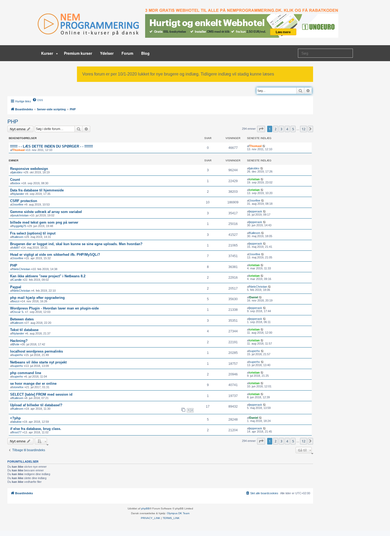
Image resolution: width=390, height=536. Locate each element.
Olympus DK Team (178, 513)
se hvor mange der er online (33, 384)
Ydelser (107, 53)
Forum (127, 53)
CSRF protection (23, 201)
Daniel (253, 297)
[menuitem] (37, 100)
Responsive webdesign (29, 169)
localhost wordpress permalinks (36, 351)
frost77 (16, 432)
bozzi (15, 301)
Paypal (15, 287)
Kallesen (17, 236)
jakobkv (17, 172)
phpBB (145, 508)
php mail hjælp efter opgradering (37, 298)
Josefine (17, 204)
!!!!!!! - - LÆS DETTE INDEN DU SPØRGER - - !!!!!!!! (51, 146)
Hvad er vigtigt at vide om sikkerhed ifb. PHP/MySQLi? (55, 255)
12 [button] (303, 129)
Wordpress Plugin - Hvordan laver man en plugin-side (54, 308)
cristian (254, 179)
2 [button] (275, 129)
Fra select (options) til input (32, 233)
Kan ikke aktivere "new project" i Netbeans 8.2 (47, 276)
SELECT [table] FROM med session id (41, 394)
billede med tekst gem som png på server (44, 222)
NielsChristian (21, 269)
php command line (25, 373)
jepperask (255, 211)
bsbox (16, 183)
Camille (17, 279)
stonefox (18, 387)
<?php (15, 418)
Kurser (47, 53)
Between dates (22, 319)
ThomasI (18, 150)
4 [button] (287, 129)
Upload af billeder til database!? (36, 405)
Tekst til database (24, 330)
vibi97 (16, 247)
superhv (17, 355)
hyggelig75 (19, 226)
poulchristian (20, 215)
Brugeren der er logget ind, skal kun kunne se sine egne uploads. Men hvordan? (76, 244)
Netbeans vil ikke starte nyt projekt (38, 362)
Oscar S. (18, 311)
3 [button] (281, 129)
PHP (12, 121)
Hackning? (19, 341)
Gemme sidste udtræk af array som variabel (46, 212)
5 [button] (293, 129)
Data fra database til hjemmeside (37, 190)
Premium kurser (78, 53)
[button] (261, 129)
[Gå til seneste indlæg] (264, 146)
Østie (15, 344)
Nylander (18, 193)
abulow (16, 421)
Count (15, 180)
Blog (145, 53)
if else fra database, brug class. (35, 429)
